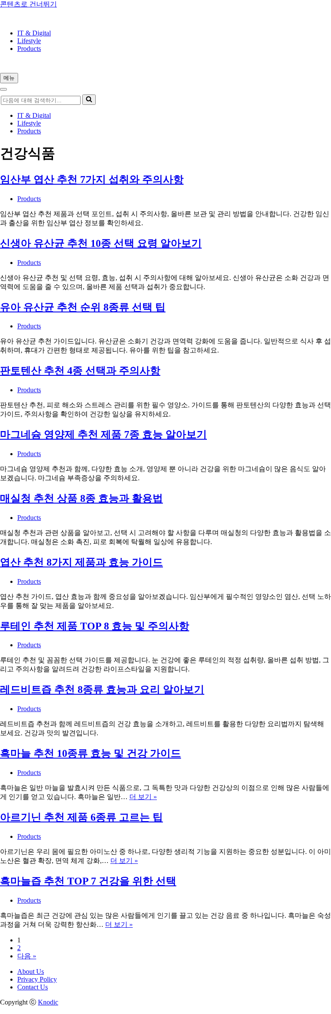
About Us (30, 971)
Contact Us (32, 987)
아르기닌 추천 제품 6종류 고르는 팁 (81, 817)
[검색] (89, 99)
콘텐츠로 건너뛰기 (28, 4)
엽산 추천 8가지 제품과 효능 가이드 (81, 562)
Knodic (48, 1002)
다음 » (26, 956)
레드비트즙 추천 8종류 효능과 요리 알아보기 (102, 689)
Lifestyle (29, 40)
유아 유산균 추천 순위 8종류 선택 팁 (83, 307)
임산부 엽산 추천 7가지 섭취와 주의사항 (92, 179)
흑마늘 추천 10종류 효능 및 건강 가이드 (90, 753)
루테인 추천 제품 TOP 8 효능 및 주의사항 (94, 626)
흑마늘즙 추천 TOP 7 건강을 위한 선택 (88, 881)
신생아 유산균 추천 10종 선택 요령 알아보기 (101, 243)
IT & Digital (34, 33)
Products (29, 48)
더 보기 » (143, 796)
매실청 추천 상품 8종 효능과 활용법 (81, 498)
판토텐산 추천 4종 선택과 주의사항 (80, 370)
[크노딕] (24, 18)
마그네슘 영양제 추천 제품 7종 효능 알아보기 (103, 434)
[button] (89, 100)
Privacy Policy (37, 979)
